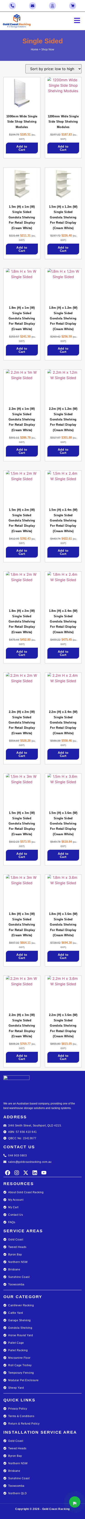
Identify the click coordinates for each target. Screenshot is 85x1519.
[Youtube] (44, 1172)
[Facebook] (7, 1172)
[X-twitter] (26, 1172)
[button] (64, 21)
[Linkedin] (35, 1172)
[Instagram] (16, 1172)
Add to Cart (21, 148)
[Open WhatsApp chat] (74, 1502)
